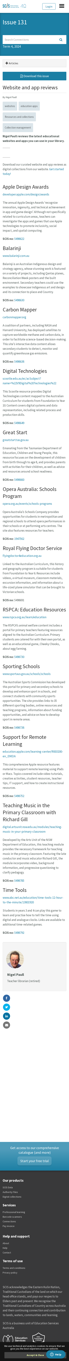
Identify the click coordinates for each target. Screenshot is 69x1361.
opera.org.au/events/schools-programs (27, 504)
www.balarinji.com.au (16, 256)
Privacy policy (10, 1272)
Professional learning (14, 1212)
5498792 (19, 933)
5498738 (19, 728)
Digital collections (12, 1196)
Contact (7, 1252)
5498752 (19, 796)
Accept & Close (35, 1355)
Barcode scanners (12, 1216)
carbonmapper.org (14, 317)
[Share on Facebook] (6, 998)
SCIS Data (8, 1187)
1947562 (19, 539)
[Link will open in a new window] (17, 1340)
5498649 (19, 423)
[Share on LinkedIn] (6, 1016)
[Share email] (6, 1025)
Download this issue (36, 76)
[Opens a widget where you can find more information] (55, 1354)
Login (48, 6)
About (6, 1243)
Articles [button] (13, 63)
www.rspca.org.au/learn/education (24, 617)
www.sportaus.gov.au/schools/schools (27, 674)
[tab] (34, 63)
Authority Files (10, 1192)
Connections (9, 1221)
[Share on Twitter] (6, 1007)
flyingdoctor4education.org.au (22, 556)
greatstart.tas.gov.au (16, 440)
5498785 (19, 881)
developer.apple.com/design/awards (26, 194)
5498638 (19, 362)
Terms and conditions (14, 1268)
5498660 (19, 480)
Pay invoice (9, 1226)
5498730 (19, 657)
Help (5, 1247)
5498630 (19, 300)
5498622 (19, 239)
